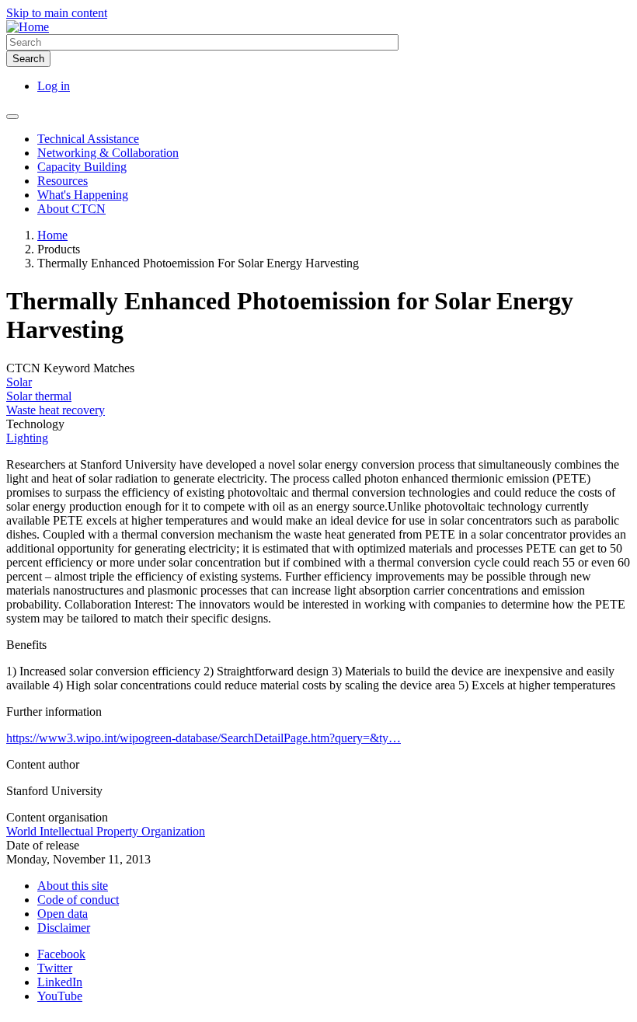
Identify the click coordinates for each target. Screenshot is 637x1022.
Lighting (27, 438)
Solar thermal (38, 396)
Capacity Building (82, 166)
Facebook (61, 954)
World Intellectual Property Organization (105, 831)
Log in (53, 85)
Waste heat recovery (55, 410)
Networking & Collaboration (108, 152)
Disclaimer (63, 927)
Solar (19, 382)
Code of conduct (78, 899)
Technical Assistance (88, 138)
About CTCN (71, 208)
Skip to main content (56, 12)
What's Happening (82, 194)
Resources (62, 180)
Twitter (54, 968)
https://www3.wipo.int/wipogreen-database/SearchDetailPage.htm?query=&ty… (203, 738)
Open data (62, 913)
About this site (72, 885)
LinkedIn (59, 982)
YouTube (59, 996)
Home (52, 235)
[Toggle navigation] (12, 116)
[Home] (27, 26)
